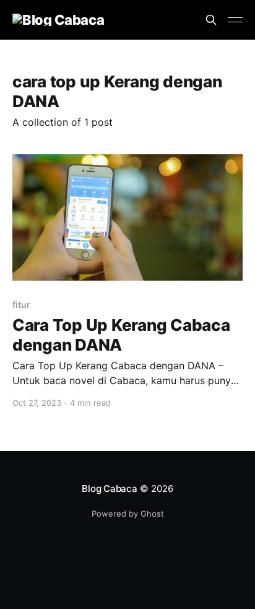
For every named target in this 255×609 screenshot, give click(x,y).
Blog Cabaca (109, 488)
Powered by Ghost (128, 514)
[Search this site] (211, 20)
